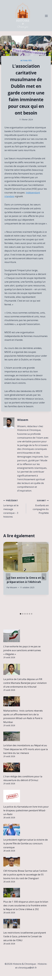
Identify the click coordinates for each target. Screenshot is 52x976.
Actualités (26, 60)
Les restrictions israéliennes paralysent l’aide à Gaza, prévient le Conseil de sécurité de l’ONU (24, 936)
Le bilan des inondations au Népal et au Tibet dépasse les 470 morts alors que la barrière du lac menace (25, 749)
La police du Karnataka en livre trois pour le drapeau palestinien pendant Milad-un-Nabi (26, 810)
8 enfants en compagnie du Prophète (41, 506)
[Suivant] (44, 576)
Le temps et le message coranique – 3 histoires (10, 508)
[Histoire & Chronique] (22, 16)
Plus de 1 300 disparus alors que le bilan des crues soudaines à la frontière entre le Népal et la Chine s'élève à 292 (25, 905)
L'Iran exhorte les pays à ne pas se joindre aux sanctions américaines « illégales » (22, 650)
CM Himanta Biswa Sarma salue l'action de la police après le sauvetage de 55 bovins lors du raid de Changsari (25, 874)
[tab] (20, 614)
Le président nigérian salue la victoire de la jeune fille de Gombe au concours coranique (25, 843)
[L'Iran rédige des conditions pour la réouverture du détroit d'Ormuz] (26, 767)
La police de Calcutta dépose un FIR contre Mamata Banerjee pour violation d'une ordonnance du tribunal (25, 683)
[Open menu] (46, 16)
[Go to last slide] (8, 576)
